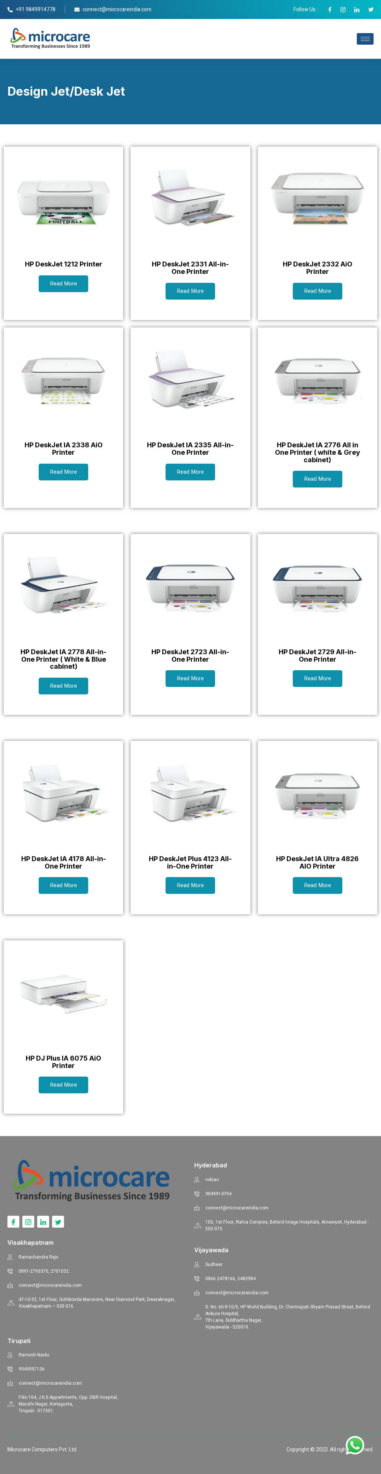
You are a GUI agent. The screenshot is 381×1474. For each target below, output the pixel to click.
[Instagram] (28, 1222)
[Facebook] (13, 1222)
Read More (63, 283)
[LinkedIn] (43, 1222)
